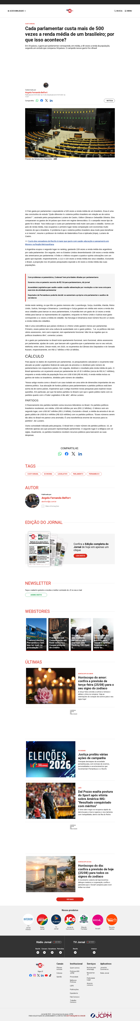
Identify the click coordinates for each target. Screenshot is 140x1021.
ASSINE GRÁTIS (36, 595)
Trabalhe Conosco (73, 1001)
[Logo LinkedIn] (51, 100)
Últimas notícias (59, 968)
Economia (48, 474)
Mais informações (52, 506)
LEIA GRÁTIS (80, 556)
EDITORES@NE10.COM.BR (75, 1016)
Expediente (74, 993)
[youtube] (46, 975)
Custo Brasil (32, 474)
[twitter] (38, 975)
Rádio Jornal (104, 973)
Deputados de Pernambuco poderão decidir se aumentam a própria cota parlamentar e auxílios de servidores (68, 296)
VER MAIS (70, 899)
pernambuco (94, 474)
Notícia (110, 101)
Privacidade (74, 977)
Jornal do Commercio (104, 968)
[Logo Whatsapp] (37, 100)
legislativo (62, 474)
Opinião (59, 977)
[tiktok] (50, 975)
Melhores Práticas (73, 981)
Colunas (59, 973)
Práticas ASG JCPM (74, 972)
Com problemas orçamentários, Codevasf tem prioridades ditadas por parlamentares (63, 277)
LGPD (72, 986)
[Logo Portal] (70, 10)
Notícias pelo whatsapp (91, 968)
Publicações (74, 989)
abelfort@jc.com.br (49, 502)
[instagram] (34, 975)
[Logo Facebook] (41, 100)
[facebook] (30, 975)
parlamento (78, 474)
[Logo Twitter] (46, 100)
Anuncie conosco (90, 984)
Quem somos (75, 968)
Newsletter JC (91, 973)
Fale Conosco (74, 997)
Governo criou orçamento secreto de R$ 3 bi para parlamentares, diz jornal (59, 282)
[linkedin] (42, 975)
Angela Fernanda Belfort (36, 92)
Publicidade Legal (91, 979)
